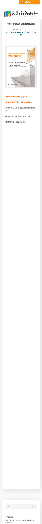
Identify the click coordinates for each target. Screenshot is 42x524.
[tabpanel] (21, 67)
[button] (36, 13)
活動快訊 (27, 32)
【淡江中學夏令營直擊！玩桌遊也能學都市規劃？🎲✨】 (19, 521)
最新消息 (19, 32)
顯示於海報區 (11, 32)
